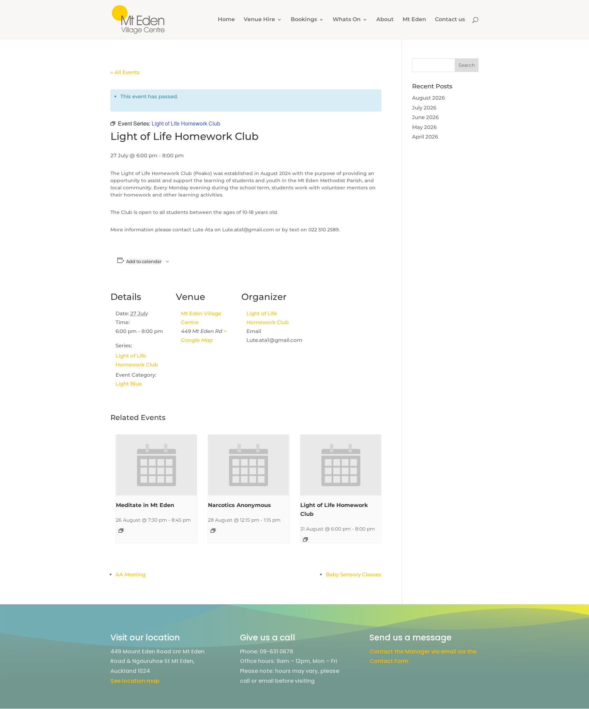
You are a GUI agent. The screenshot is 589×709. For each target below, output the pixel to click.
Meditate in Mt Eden (145, 505)
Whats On (347, 20)
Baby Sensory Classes (353, 574)
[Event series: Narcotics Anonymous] (213, 531)
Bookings (304, 20)
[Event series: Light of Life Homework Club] (305, 539)
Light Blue (129, 383)
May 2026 (424, 127)
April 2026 (425, 136)
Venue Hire (259, 20)
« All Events (125, 72)
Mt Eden (414, 20)
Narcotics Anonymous (239, 505)
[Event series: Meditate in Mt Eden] (121, 531)
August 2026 (428, 98)
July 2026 (424, 107)
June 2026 (425, 117)
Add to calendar (144, 261)
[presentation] (156, 465)
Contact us (450, 20)
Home (226, 20)
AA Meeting (131, 574)
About (385, 20)
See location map (135, 681)
